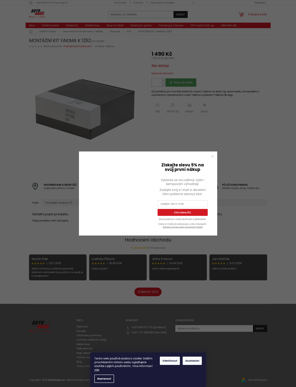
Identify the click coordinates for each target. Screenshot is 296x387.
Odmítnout (169, 360)
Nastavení (104, 378)
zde (96, 370)
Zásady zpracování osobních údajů (183, 227)
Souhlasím (192, 360)
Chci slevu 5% (182, 212)
